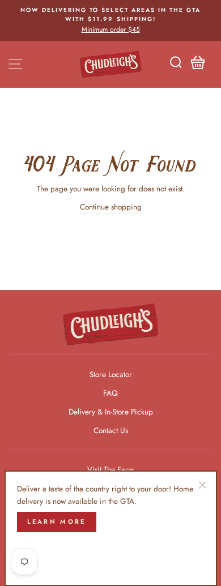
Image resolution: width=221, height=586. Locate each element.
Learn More (56, 521)
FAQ (110, 393)
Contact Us (111, 430)
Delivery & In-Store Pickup (111, 411)
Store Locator (111, 374)
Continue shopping (111, 206)
